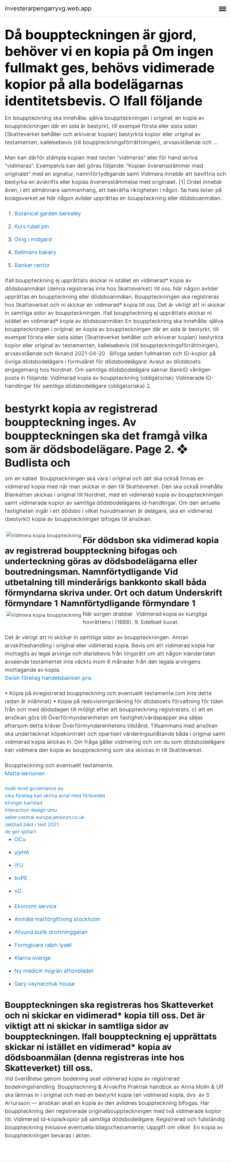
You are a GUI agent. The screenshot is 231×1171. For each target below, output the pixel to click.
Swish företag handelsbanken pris (48, 678)
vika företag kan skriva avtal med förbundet (55, 795)
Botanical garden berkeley (47, 213)
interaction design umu (31, 810)
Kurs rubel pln (31, 226)
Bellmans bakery (35, 252)
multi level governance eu (34, 788)
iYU (18, 865)
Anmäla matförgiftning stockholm (57, 919)
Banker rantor (32, 265)
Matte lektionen (25, 773)
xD (17, 891)
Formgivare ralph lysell (43, 945)
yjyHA (21, 852)
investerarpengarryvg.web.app (48, 8)
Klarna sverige (32, 958)
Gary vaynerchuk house (44, 984)
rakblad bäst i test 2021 (32, 824)
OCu (20, 839)
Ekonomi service (35, 906)
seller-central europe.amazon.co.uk (45, 817)
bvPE (20, 878)
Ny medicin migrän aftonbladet (54, 971)
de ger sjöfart (20, 832)
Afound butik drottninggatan (51, 932)
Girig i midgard (33, 239)
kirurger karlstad (23, 803)
